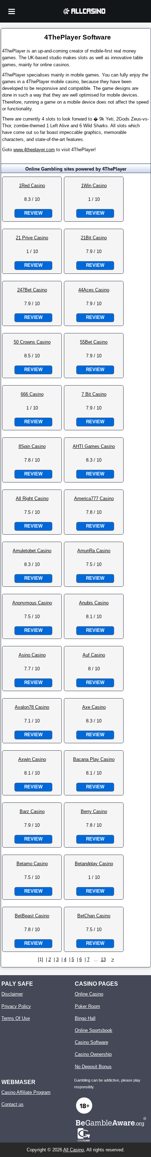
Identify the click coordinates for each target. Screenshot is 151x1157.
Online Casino (89, 994)
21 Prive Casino (32, 237)
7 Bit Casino (93, 394)
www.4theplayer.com (34, 149)
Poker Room (87, 1006)
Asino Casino (32, 655)
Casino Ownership (93, 1054)
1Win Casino (94, 185)
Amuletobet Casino (32, 550)
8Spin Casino (32, 446)
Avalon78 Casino (32, 707)
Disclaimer (12, 994)
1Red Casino (32, 185)
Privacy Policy (16, 1006)
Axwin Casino (32, 759)
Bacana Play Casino (93, 759)
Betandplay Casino (94, 863)
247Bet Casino (32, 290)
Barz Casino (32, 811)
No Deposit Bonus (93, 1066)
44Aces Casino (93, 290)
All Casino (73, 1149)
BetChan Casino (93, 915)
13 (103, 959)
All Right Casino (32, 498)
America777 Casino (94, 498)
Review (33, 213)
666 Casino (32, 394)
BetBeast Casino (32, 915)
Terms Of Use (15, 1018)
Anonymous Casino (32, 602)
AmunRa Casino (93, 550)
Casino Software (91, 1042)
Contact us (12, 1104)
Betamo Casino (32, 863)
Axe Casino (94, 707)
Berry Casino (94, 811)
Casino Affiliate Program (26, 1092)
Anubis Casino (94, 602)
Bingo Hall (85, 1018)
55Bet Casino (93, 342)
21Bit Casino (94, 237)
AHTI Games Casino (94, 446)
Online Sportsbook (93, 1030)
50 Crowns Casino (32, 342)
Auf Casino (94, 655)
